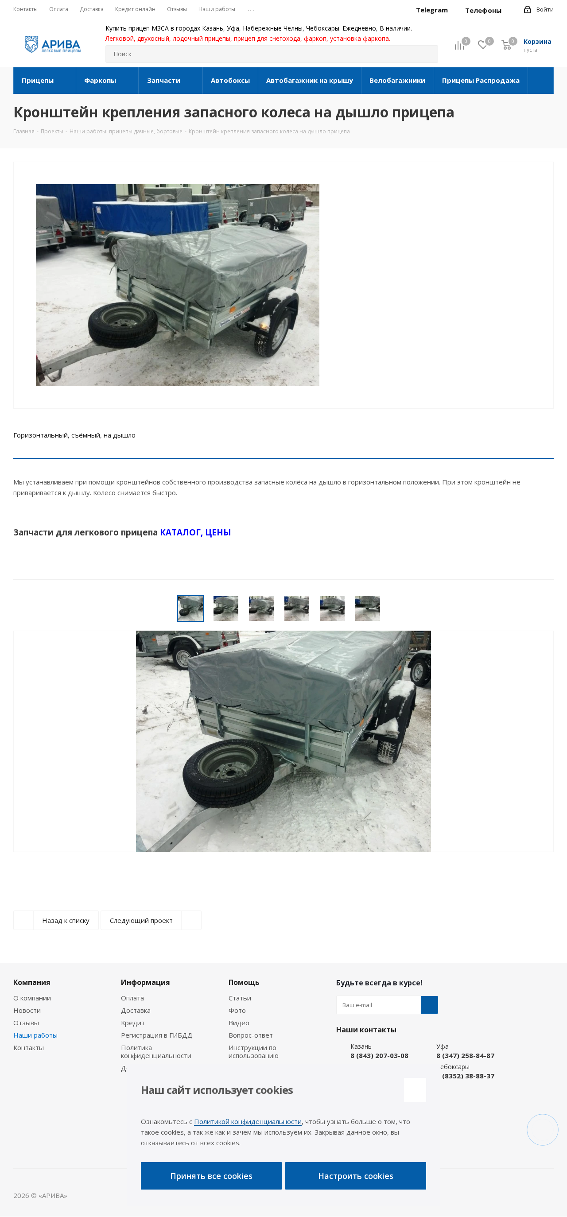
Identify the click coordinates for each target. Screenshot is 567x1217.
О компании (32, 997)
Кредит (133, 1022)
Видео (239, 1022)
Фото (237, 1010)
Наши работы (35, 1035)
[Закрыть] (415, 1090)
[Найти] (427, 54)
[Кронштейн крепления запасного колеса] (177, 289)
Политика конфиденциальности (156, 1051)
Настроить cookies (355, 1175)
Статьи (240, 997)
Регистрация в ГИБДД (157, 1035)
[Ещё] (541, 80)
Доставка (136, 1010)
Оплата (132, 997)
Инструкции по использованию (254, 1051)
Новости (27, 1010)
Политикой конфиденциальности (248, 1121)
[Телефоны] (508, 10)
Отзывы (26, 1022)
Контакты (28, 1047)
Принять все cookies (211, 1175)
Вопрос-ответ (251, 1035)
